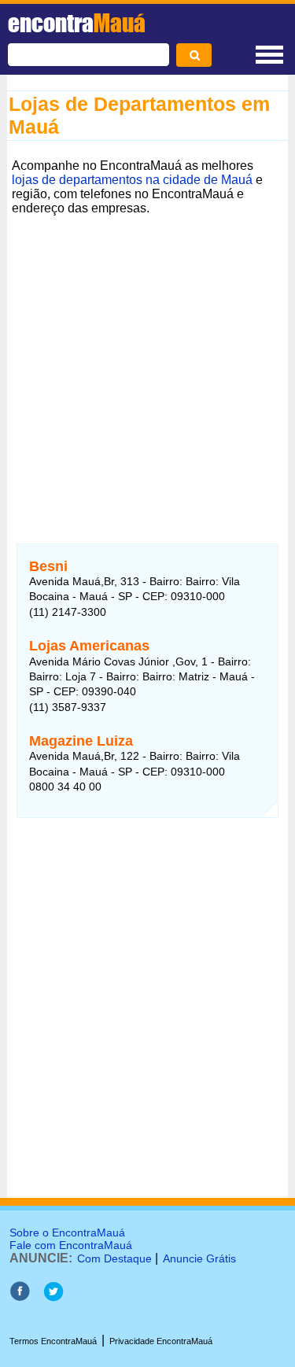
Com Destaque (114, 1258)
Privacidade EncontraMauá (160, 1341)
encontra (77, 23)
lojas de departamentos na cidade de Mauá (132, 179)
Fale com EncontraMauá (70, 1245)
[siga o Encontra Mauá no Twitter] (53, 1297)
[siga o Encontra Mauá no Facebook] (19, 1297)
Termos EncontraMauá (53, 1341)
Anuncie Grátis (199, 1258)
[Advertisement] (147, 367)
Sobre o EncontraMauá (67, 1232)
